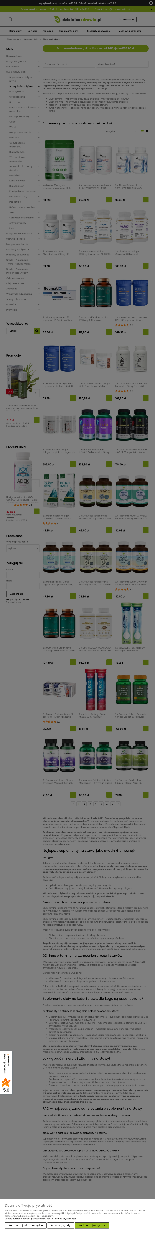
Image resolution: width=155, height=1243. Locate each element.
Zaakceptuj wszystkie (92, 1225)
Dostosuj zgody (60, 1225)
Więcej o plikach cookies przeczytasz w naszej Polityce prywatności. (40, 1218)
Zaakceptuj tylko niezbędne (26, 1225)
